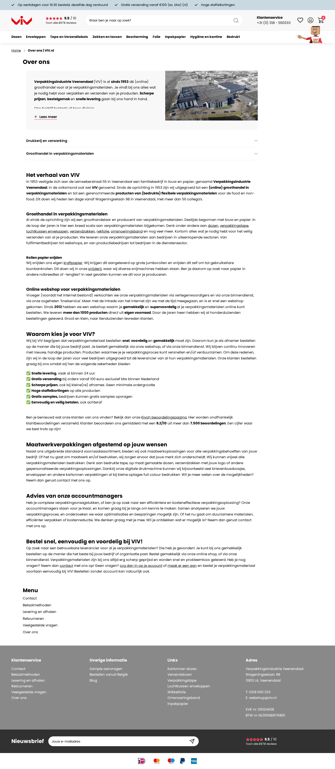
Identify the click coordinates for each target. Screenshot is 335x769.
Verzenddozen (180, 674)
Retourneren (33, 618)
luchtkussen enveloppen (47, 231)
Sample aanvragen (106, 668)
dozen (213, 225)
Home (16, 50)
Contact (30, 598)
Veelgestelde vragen (40, 625)
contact (66, 565)
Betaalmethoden (37, 605)
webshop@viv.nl (263, 697)
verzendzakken (82, 231)
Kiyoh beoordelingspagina (164, 417)
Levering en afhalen (39, 611)
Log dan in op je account (141, 565)
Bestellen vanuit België (109, 674)
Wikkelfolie (177, 692)
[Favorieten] (300, 20)
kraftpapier (73, 262)
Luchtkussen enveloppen (189, 686)
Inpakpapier (178, 703)
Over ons (30, 632)
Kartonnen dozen (182, 668)
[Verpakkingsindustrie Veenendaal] (21, 20)
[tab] (46, 590)
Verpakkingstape (182, 680)
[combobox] (164, 20)
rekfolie (103, 231)
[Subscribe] (192, 741)
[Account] (310, 20)
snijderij (95, 268)
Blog (93, 680)
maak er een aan (182, 565)
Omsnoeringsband (184, 697)
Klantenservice (270, 17)
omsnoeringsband (127, 231)
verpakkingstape (234, 225)
